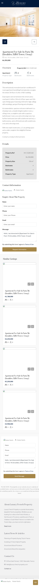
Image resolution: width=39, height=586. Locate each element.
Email (4, 220)
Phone (4, 211)
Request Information (19, 249)
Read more (7, 526)
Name (4, 202)
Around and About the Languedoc (14, 549)
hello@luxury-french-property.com (17, 564)
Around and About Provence (13, 545)
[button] (34, 41)
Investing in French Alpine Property (15, 542)
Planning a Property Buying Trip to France (17, 538)
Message (5, 229)
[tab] (4, 41)
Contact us (7, 568)
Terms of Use (29, 244)
